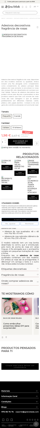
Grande (17, 116)
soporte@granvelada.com (27, 412)
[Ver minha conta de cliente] (26, 6)
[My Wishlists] (22, 6)
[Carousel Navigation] (20, 337)
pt (35, 7)
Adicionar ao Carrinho (20, 142)
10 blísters (17, 128)
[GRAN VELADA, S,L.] (12, 7)
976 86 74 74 (7, 412)
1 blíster (6, 128)
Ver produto (7, 167)
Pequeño (7, 116)
